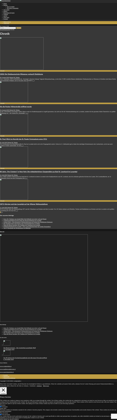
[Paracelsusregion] (5, 0)
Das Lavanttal (10, 6)
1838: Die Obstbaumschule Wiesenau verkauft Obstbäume (21, 74)
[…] (33, 80)
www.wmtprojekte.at (5, 366)
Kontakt (5, 19)
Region (5, 5)
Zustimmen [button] (33, 386)
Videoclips (6, 23)
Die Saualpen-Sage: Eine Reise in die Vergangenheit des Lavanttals (21, 223)
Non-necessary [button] (4, 413)
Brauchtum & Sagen (8, 13)
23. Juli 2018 (3, 175)
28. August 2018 (4, 77)
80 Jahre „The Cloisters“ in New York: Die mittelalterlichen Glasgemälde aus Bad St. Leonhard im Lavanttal (38, 172)
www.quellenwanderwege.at (8, 369)
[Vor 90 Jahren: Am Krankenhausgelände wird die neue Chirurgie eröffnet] (6, 355)
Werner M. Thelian (14, 77)
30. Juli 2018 (3, 142)
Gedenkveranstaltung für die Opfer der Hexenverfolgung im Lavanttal (22, 220)
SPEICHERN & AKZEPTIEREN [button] (9, 419)
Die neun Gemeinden (12, 8)
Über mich (6, 17)
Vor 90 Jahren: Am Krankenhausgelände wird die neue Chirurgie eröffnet (25, 358)
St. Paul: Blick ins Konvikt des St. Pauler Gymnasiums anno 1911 (23, 139)
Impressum (6, 376)
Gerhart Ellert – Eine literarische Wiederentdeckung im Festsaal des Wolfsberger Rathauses (28, 222)
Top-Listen (6, 9)
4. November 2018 (8, 359)
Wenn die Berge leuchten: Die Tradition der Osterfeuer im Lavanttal (21, 225)
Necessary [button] (3, 405)
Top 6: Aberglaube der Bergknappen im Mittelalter (17, 228)
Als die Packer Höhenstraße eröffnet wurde (16, 107)
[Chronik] (14, 102)
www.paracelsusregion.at (7, 372)
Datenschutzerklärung (9, 378)
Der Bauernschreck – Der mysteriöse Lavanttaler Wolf (19, 348)
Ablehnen (39, 386)
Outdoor (5, 14)
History (5, 11)
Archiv (5, 16)
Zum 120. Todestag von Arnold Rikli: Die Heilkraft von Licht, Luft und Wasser (24, 219)
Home (5, 3)
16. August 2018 (4, 110)
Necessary (5, 406)
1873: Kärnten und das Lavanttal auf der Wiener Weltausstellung (24, 204)
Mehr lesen (46, 386)
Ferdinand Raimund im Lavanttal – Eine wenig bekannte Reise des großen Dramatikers (27, 226)
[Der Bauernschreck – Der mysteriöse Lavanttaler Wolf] (6, 345)
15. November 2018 (8, 349)
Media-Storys (7, 22)
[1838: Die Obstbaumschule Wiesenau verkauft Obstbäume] (22, 69)
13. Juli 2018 (3, 207)
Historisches (6, 29)
